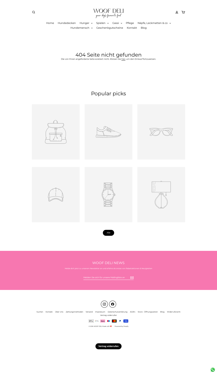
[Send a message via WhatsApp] (213, 370)
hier (123, 59)
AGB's (132, 312)
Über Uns (59, 312)
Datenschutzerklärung (117, 312)
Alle (108, 232)
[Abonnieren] (132, 277)
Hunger (85, 23)
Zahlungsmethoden (74, 312)
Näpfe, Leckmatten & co (153, 23)
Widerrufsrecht (173, 312)
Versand (89, 312)
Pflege (130, 23)
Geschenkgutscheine (109, 27)
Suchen (40, 312)
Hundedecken (67, 23)
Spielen (101, 23)
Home (50, 23)
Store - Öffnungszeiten (148, 312)
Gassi (116, 23)
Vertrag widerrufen (108, 315)
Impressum (100, 312)
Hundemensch (80, 27)
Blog (144, 27)
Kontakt (132, 27)
